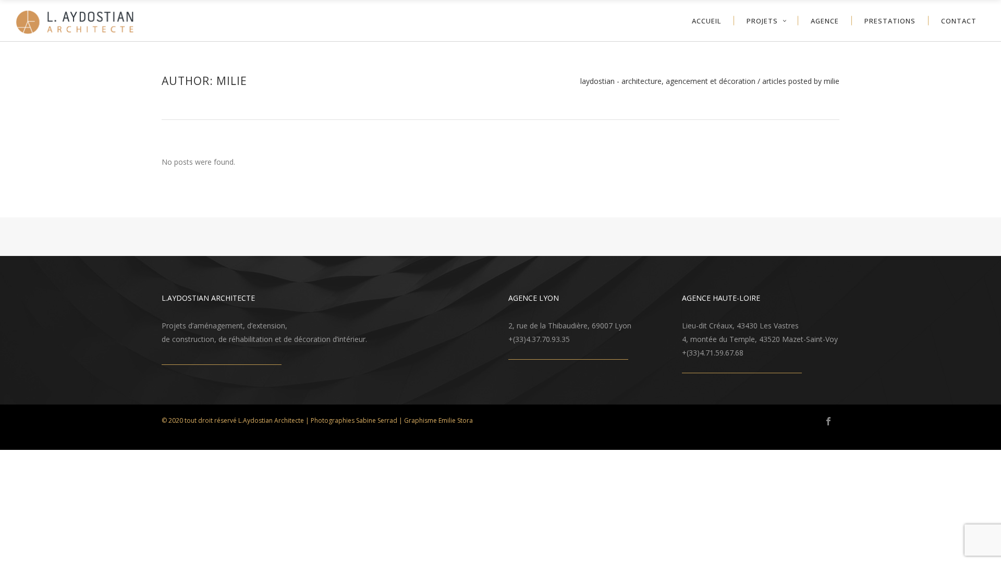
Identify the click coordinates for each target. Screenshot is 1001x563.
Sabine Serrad (376, 420)
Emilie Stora (455, 420)
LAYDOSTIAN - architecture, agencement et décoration (667, 81)
